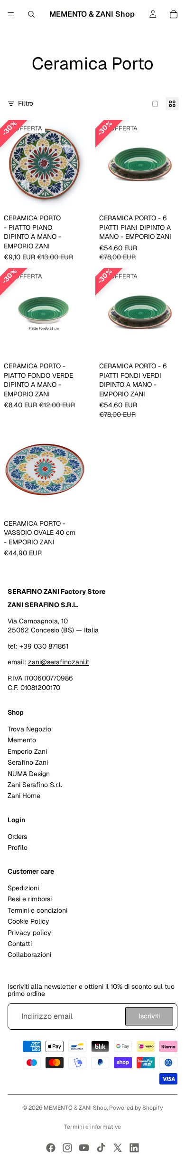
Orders (17, 836)
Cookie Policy (28, 921)
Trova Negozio (29, 729)
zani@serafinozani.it (58, 662)
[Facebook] (50, 1147)
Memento (22, 740)
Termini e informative (92, 1127)
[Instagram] (67, 1147)
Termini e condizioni (37, 910)
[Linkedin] (134, 1147)
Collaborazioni (29, 954)
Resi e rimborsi (30, 899)
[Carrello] (173, 14)
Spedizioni (23, 888)
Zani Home (24, 795)
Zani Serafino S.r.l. (35, 784)
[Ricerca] (31, 14)
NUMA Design (29, 773)
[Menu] (11, 14)
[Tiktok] (101, 1147)
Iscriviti (149, 1016)
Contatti (20, 943)
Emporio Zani (27, 751)
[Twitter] (117, 1147)
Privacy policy (29, 932)
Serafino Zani (28, 762)
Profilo (18, 847)
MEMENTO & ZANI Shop (75, 1108)
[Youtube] (84, 1147)
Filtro (25, 103)
